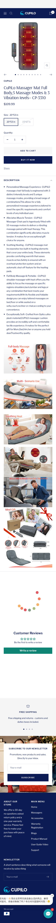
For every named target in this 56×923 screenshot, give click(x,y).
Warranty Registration (37, 825)
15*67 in (26, 121)
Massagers (36, 812)
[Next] (51, 75)
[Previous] (5, 75)
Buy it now (28, 160)
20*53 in (11, 121)
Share (7, 168)
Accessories (37, 818)
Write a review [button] (28, 650)
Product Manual (39, 838)
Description (12, 180)
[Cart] (50, 13)
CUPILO (8, 81)
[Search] (11, 13)
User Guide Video (39, 844)
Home (34, 807)
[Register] (48, 877)
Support (35, 850)
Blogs (34, 833)
